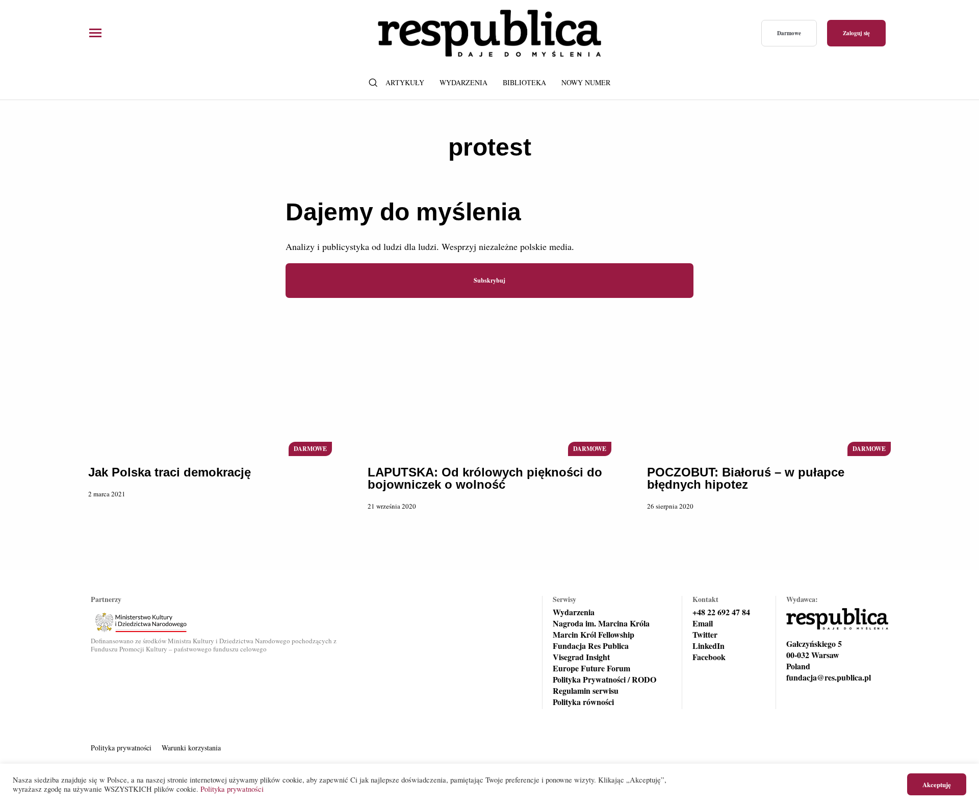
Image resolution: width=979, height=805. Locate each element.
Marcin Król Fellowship (593, 635)
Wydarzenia (463, 82)
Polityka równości (583, 702)
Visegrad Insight (581, 657)
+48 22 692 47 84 (721, 612)
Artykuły (404, 82)
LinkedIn (708, 646)
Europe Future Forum (591, 668)
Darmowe (789, 33)
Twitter (704, 635)
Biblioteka (524, 82)
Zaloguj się (856, 33)
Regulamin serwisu (586, 691)
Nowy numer (585, 82)
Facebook (709, 657)
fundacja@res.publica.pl (828, 677)
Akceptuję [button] (936, 784)
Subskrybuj (489, 280)
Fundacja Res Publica (591, 646)
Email (702, 623)
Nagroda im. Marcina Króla (601, 623)
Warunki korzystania (191, 747)
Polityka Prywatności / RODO (604, 679)
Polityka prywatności (121, 747)
